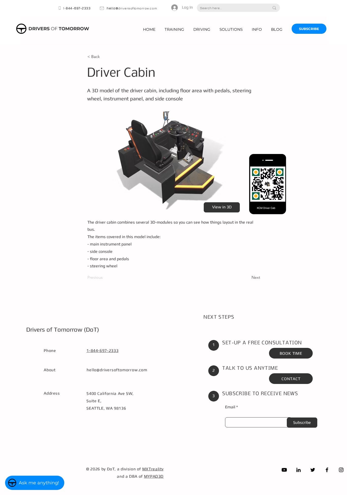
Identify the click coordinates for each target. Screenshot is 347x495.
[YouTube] (284, 470)
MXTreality (153, 469)
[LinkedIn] (298, 470)
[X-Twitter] (313, 470)
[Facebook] (327, 470)
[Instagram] (341, 470)
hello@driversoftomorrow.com (117, 369)
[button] (174, 29)
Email (230, 407)
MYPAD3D (154, 476)
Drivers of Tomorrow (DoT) (62, 329)
